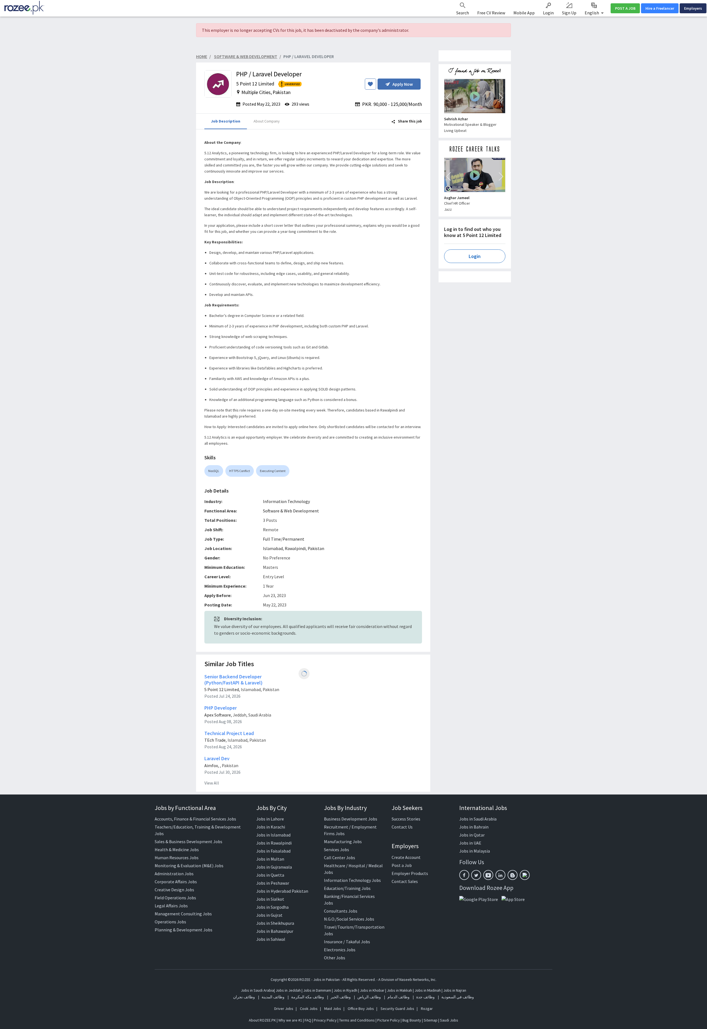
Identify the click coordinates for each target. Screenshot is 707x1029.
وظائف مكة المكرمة (307, 996)
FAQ (308, 1020)
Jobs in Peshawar (272, 883)
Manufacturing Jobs (343, 841)
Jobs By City (271, 808)
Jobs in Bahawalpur (274, 931)
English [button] (592, 12)
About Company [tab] (267, 121)
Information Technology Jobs (352, 880)
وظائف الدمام (398, 996)
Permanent (293, 539)
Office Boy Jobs (361, 1008)
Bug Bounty (411, 1020)
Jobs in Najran (454, 990)
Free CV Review (491, 12)
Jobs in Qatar (472, 835)
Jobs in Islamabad (273, 835)
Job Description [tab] (225, 121)
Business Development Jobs (350, 819)
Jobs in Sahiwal (270, 939)
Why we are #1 (290, 1020)
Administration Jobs (174, 873)
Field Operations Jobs (175, 897)
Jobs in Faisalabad (273, 851)
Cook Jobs (309, 1008)
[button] (448, 97)
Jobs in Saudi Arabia (478, 819)
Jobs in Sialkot (270, 899)
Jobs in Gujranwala (274, 867)
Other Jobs (334, 957)
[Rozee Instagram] (525, 875)
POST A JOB (625, 8)
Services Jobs (336, 849)
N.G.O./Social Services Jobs (349, 919)
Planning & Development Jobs (183, 929)
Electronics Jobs (339, 949)
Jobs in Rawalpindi (274, 843)
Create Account (406, 857)
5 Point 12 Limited (221, 689)
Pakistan (316, 548)
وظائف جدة (425, 996)
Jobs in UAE (470, 843)
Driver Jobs (283, 1008)
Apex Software (217, 715)
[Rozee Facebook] (464, 875)
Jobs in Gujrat (269, 915)
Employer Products (410, 873)
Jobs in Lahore (270, 819)
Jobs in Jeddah (288, 990)
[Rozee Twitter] (476, 875)
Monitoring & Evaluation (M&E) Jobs (189, 865)
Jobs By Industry (345, 808)
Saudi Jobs (449, 1020)
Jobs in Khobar (372, 990)
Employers (693, 8)
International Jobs (483, 808)
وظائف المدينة (273, 996)
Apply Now (402, 84)
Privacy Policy (325, 1020)
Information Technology (286, 501)
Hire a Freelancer (659, 8)
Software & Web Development (291, 511)
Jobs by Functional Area (185, 808)
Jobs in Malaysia (474, 851)
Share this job (409, 121)
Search (462, 12)
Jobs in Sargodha (272, 907)
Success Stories (406, 819)
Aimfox (211, 765)
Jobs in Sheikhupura (275, 923)
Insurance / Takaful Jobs (347, 941)
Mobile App (524, 12)
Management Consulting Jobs (183, 913)
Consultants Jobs (340, 911)
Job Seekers (407, 808)
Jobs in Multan (270, 859)
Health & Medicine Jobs (177, 849)
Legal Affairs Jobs (171, 905)
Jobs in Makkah (399, 990)
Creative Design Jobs (174, 889)
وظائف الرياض (369, 996)
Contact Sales (405, 881)
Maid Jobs (332, 1008)
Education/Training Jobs (347, 888)
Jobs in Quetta (270, 875)
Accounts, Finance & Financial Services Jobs (195, 819)
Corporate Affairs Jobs (176, 881)
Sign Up (569, 12)
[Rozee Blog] (513, 875)
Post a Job (402, 865)
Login (548, 12)
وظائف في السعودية (457, 996)
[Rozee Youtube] (488, 875)
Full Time (272, 539)
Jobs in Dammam (317, 990)
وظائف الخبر (341, 996)
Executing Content (273, 471)
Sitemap (430, 1020)
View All (211, 783)
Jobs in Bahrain (474, 827)
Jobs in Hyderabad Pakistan (282, 891)
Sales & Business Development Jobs (188, 841)
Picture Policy (388, 1020)
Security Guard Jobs (397, 1008)
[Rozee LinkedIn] (500, 875)
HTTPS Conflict (239, 471)
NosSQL (213, 471)
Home (201, 56)
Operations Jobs (170, 921)
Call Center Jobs (339, 857)
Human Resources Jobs (177, 857)
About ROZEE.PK (262, 1020)
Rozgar (427, 1008)
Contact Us (402, 827)
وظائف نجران (244, 996)
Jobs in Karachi (270, 827)
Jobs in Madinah (428, 990)
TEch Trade (215, 740)
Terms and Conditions (357, 1020)
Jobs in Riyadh (345, 990)
